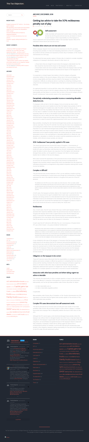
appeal (8, 286)
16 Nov (28, 346)
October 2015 (10, 230)
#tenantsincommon (15, 414)
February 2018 (10, 192)
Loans (8, 247)
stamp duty (15, 309)
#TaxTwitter (24, 410)
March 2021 (9, 137)
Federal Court (22, 297)
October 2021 (10, 125)
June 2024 (9, 86)
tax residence (14, 312)
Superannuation (10, 255)
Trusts (8, 260)
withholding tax (14, 316)
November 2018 (10, 180)
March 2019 (9, 175)
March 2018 (9, 190)
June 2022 (9, 112)
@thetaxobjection (22, 346)
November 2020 (10, 143)
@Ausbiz (25, 391)
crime (12, 291)
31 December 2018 (38, 26)
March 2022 (9, 117)
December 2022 (10, 103)
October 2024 (10, 83)
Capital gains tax (21, 286)
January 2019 (10, 177)
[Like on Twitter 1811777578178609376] (16, 397)
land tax (18, 300)
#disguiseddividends (15, 355)
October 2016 (10, 217)
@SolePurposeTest (14, 394)
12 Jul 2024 (12, 386)
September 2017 (10, 200)
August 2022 (10, 110)
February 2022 (10, 118)
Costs (8, 291)
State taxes (9, 252)
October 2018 (10, 182)
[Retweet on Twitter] (13, 365)
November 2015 (10, 229)
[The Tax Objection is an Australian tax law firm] (15, 4)
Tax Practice (49, 26)
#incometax (17, 354)
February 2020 (10, 158)
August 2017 (10, 202)
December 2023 (10, 91)
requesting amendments (16, 304)
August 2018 (10, 184)
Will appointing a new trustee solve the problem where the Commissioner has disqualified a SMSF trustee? (18, 29)
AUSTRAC (12, 286)
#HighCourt (23, 350)
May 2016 (9, 222)
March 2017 (9, 209)
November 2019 (10, 163)
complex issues (21, 289)
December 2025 (10, 76)
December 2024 (10, 81)
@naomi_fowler (13, 369)
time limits (22, 312)
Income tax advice (11, 242)
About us (68, 5)
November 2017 (10, 197)
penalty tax (13, 302)
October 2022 (10, 106)
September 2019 (11, 167)
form (27, 297)
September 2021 (10, 127)
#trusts (25, 360)
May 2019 (9, 172)
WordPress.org (10, 273)
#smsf (20, 392)
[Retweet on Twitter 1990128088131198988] (13, 362)
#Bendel (23, 348)
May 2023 (9, 95)
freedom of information (63, 362)
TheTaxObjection (14, 346)
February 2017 (10, 210)
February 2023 (10, 100)
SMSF (9, 309)
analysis (15, 283)
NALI (76, 362)
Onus (26, 300)
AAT (8, 281)
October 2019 (10, 165)
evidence (21, 294)
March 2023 (9, 98)
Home (47, 5)
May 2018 (9, 187)
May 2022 (9, 113)
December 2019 (10, 162)
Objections (9, 248)
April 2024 (9, 90)
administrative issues (17, 281)
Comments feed (10, 271)
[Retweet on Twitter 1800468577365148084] (13, 416)
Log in (8, 268)
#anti (14, 351)
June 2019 (9, 170)
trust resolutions (14, 314)
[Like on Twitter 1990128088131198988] (16, 362)
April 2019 (9, 173)
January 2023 (10, 101)
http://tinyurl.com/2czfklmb (17, 360)
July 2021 (9, 130)
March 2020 (9, 157)
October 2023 (10, 93)
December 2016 (10, 214)
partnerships (9, 302)
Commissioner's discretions (12, 288)
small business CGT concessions (21, 306)
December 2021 (10, 122)
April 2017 (9, 207)
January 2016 (10, 227)
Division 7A (14, 294)
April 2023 (9, 96)
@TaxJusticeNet (18, 378)
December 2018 (10, 179)
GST (8, 240)
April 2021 (9, 135)
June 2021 (9, 132)
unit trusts (21, 314)
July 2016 (9, 219)
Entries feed (9, 269)
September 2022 (11, 108)
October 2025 (10, 78)
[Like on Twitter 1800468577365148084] (16, 416)
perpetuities (18, 302)
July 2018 (9, 185)
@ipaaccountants (14, 392)
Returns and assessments (13, 250)
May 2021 (9, 133)
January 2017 (10, 212)
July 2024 (9, 85)
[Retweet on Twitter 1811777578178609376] (13, 397)
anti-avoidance (22, 284)
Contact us (78, 5)
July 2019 (9, 168)
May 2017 (9, 205)
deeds (14, 291)
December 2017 (10, 195)
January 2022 (10, 120)
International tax (10, 243)
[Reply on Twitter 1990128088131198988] (11, 362)
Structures (9, 253)
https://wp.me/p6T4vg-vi (16, 391)
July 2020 (9, 150)
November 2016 (10, 215)
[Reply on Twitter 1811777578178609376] (11, 397)
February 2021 (10, 138)
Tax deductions (10, 257)
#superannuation (14, 412)
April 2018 (9, 189)
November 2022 (10, 105)
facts (25, 294)
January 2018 (10, 194)
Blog (52, 5)
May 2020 (9, 153)
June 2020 (9, 152)
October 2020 (10, 145)
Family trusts (12, 297)
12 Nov (18, 369)
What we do (59, 5)
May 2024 (9, 88)
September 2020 (11, 147)
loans (74, 362)
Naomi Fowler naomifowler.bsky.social (19, 367)
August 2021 (10, 128)
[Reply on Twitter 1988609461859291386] (11, 381)
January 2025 (10, 80)
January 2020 (10, 160)
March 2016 (9, 225)
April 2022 (9, 115)
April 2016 (9, 224)
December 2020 (10, 142)
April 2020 (9, 155)
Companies (9, 238)
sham (10, 306)
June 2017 (9, 204)
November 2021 (10, 123)
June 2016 (9, 220)
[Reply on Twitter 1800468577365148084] (11, 416)
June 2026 (9, 75)
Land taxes (9, 245)
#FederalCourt (17, 348)
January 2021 (10, 140)
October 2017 (10, 199)
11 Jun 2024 (12, 402)
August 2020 (10, 148)
